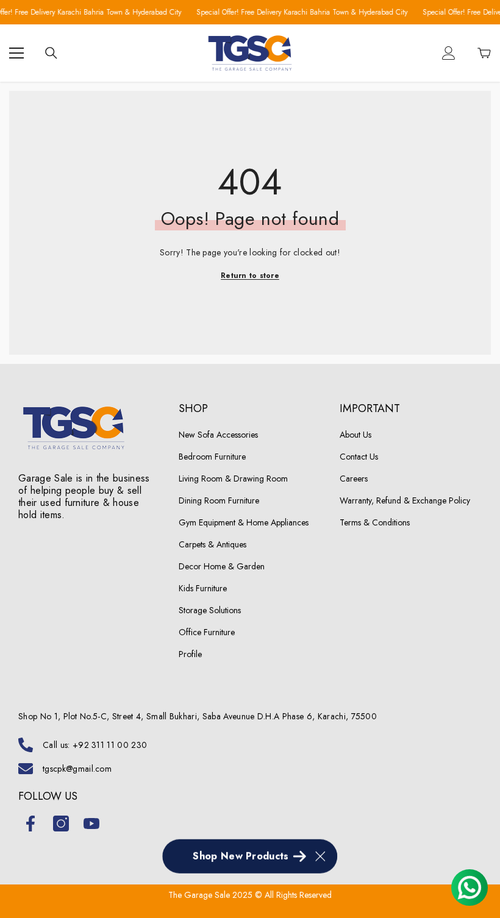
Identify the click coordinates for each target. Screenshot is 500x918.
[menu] (16, 53)
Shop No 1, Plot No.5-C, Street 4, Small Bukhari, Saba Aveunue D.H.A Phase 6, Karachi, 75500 (197, 716)
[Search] (51, 53)
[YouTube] (91, 823)
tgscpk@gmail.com (77, 769)
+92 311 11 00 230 (110, 745)
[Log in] (448, 53)
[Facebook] (30, 823)
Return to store (250, 275)
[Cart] (484, 53)
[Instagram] (61, 823)
